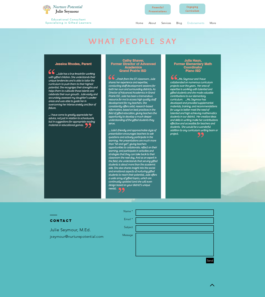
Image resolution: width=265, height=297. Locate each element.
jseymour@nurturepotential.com (77, 236)
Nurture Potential (67, 7)
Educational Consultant (68, 19)
